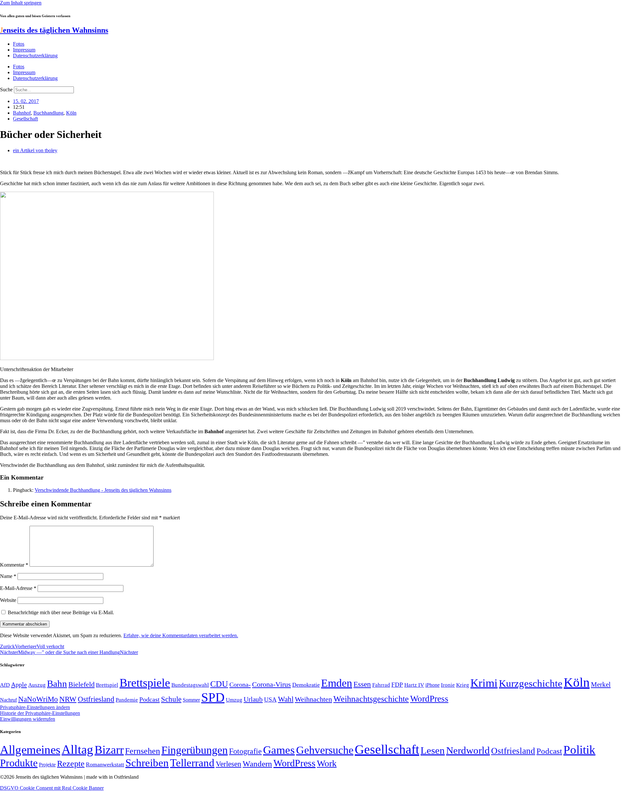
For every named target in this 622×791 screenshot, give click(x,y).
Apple (19, 684)
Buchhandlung (48, 113)
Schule (171, 699)
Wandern (257, 763)
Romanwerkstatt (105, 764)
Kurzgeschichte (530, 683)
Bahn (57, 683)
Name (8, 576)
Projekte (47, 764)
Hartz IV (414, 685)
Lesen (432, 750)
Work (327, 763)
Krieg (462, 685)
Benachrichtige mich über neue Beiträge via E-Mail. (61, 612)
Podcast (149, 699)
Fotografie (245, 751)
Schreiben (147, 763)
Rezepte (71, 763)
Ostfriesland (96, 699)
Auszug (37, 685)
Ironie (448, 685)
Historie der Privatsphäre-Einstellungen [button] (40, 713)
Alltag (77, 749)
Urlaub (253, 699)
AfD (5, 685)
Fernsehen (142, 751)
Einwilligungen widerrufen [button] (27, 719)
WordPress (429, 699)
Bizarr (109, 749)
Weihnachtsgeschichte (371, 699)
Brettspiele (145, 682)
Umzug (234, 700)
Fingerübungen (194, 750)
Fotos (18, 44)
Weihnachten (313, 699)
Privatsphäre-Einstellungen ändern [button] (35, 707)
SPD (213, 697)
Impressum (24, 49)
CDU (219, 684)
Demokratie (306, 685)
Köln (71, 113)
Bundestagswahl (190, 685)
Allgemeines (30, 749)
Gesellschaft (25, 118)
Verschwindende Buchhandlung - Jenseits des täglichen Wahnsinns (103, 490)
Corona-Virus (271, 684)
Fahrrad (381, 685)
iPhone (432, 685)
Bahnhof (22, 113)
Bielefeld (81, 684)
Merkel (601, 684)
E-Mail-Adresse (18, 588)
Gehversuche (324, 750)
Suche (6, 89)
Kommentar (14, 565)
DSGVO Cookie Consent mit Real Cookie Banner (52, 788)
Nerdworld (468, 750)
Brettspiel (107, 685)
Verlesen (228, 764)
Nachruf (8, 700)
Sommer (191, 700)
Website (8, 600)
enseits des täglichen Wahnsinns (54, 30)
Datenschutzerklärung (35, 55)
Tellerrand (192, 763)
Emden (336, 683)
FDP (397, 684)
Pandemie (127, 700)
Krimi (484, 683)
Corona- (240, 684)
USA (270, 699)
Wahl (286, 699)
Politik (579, 749)
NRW (67, 699)
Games (279, 750)
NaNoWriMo (38, 699)
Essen (362, 684)
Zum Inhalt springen (20, 3)
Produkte (19, 763)
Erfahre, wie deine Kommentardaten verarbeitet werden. (180, 635)
